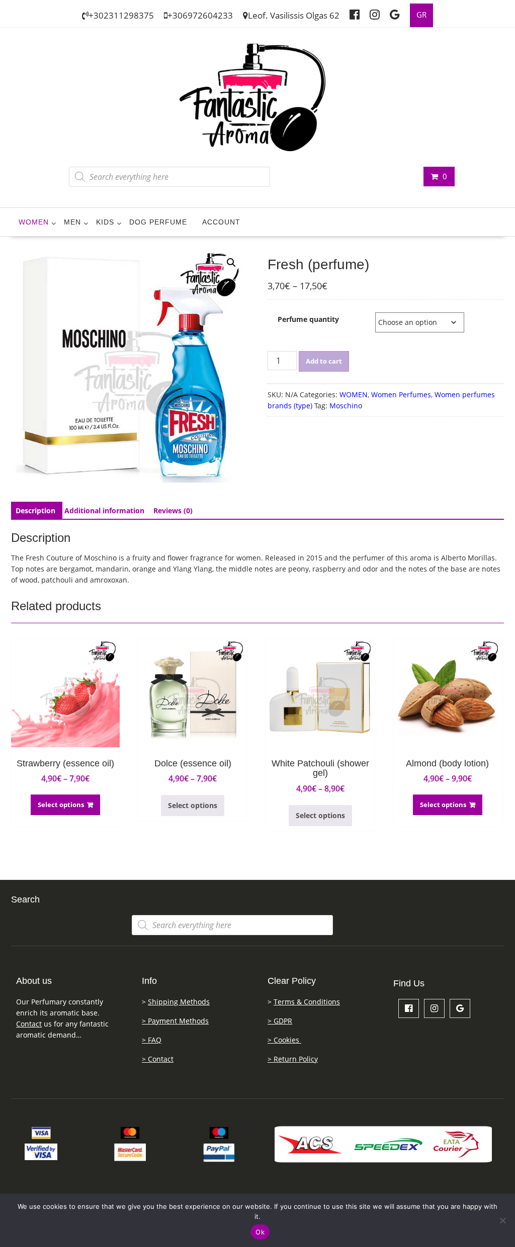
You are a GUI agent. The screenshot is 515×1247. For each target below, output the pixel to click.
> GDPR (280, 1021)
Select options (61, 804)
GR (421, 15)
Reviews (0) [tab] (173, 510)
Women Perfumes (401, 394)
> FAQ (151, 1040)
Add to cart (324, 361)
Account (221, 222)
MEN (72, 222)
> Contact (158, 1059)
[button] (231, 263)
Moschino (345, 405)
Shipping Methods (179, 1001)
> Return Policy (293, 1059)
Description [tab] (35, 510)
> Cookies (284, 1040)
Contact (29, 1024)
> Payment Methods (175, 1021)
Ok (260, 1232)
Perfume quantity (308, 319)
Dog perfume (158, 222)
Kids (105, 222)
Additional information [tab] (104, 510)
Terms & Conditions (307, 1001)
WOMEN (34, 222)
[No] (502, 1220)
